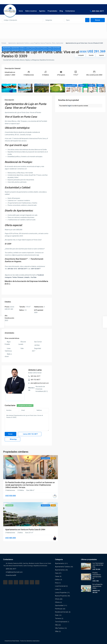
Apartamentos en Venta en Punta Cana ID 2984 (25, 529)
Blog (61, 11)
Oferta (53, 43)
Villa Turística (59, 628)
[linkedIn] (21, 582)
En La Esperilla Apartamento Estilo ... (97, 586)
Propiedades (52, 11)
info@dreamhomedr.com (14, 572)
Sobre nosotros (31, 11)
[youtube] (32, 582)
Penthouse (58, 609)
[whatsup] (10, 582)
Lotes (57, 589)
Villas (57, 631)
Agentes (42, 11)
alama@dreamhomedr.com (40, 383)
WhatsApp (13, 439)
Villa (56, 625)
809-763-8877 (35, 379)
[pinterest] (26, 582)
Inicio (21, 11)
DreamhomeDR (11, 575)
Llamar (30, 434)
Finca (57, 583)
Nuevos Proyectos (46, 43)
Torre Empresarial (61, 621)
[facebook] (5, 582)
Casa (56, 573)
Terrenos (58, 618)
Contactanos (70, 11)
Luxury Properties (35, 43)
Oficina (57, 602)
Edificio (57, 579)
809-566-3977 (98, 11)
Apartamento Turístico (23, 43)
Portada (4, 43)
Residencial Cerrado (61, 612)
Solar (57, 615)
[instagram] (37, 582)
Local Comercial (60, 586)
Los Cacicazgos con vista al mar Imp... (98, 565)
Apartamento (12, 43)
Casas (57, 576)
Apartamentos (60, 570)
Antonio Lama (35, 370)
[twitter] (16, 582)
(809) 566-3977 (11, 569)
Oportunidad (59, 43)
